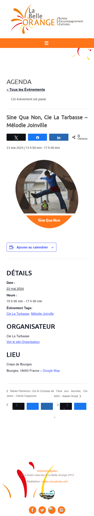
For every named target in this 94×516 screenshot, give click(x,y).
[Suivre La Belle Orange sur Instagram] (61, 510)
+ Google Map (50, 370)
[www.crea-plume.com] (47, 495)
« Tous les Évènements (26, 89)
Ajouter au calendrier (32, 247)
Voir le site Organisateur (23, 341)
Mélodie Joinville (42, 313)
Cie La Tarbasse (18, 313)
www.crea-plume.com (55, 481)
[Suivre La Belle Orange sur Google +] (52, 510)
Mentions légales (47, 471)
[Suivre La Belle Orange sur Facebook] (32, 510)
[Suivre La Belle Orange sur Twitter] (42, 510)
